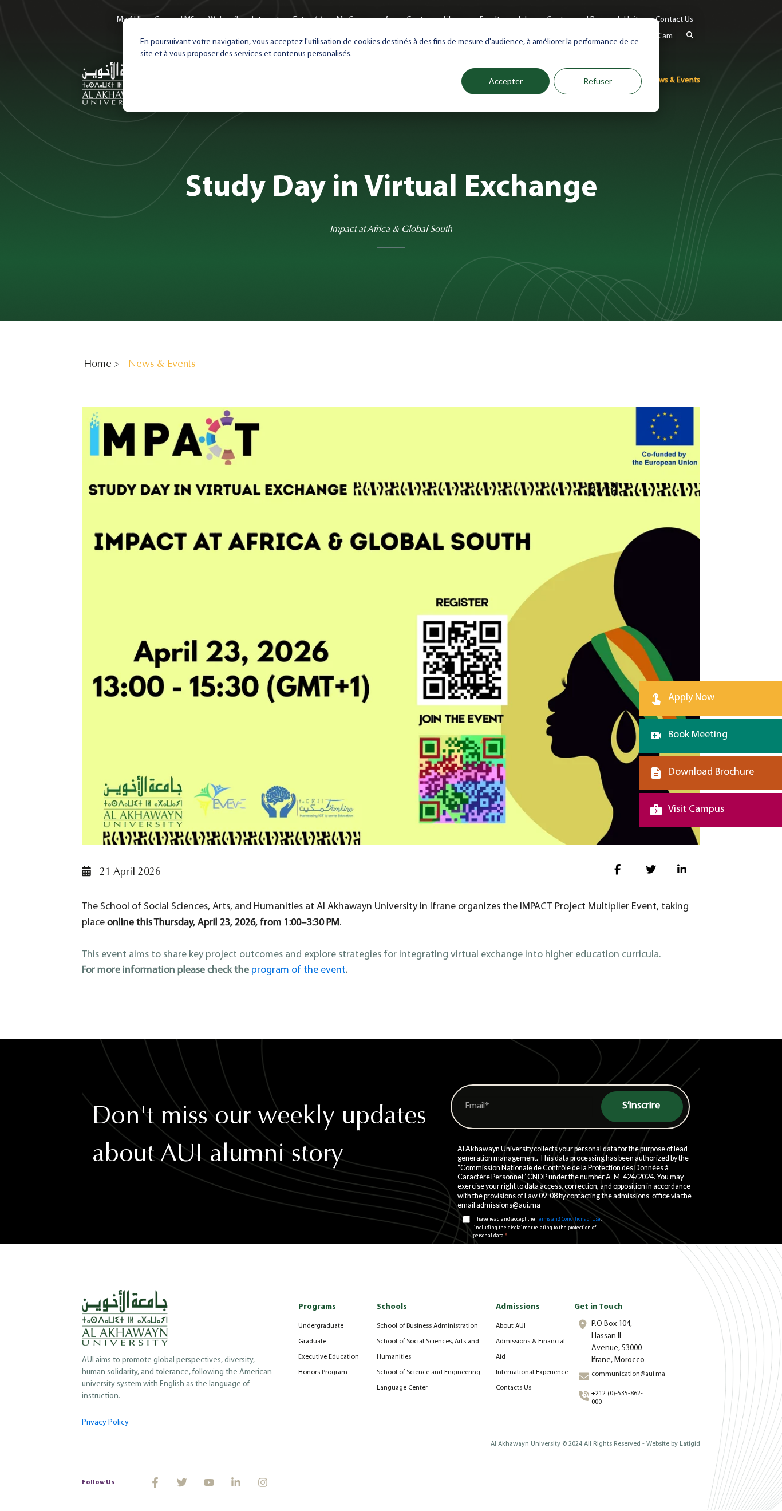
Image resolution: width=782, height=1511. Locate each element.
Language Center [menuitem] (402, 1387)
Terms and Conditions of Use (568, 1219)
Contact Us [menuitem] (674, 19)
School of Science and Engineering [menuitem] (428, 1372)
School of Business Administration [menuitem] (427, 1326)
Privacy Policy (105, 1422)
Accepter (506, 81)
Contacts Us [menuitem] (513, 1387)
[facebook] (621, 872)
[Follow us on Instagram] (263, 1482)
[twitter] (653, 872)
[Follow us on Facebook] (155, 1482)
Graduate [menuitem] (312, 1341)
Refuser (597, 81)
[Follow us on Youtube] (209, 1482)
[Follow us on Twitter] (182, 1482)
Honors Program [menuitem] (322, 1372)
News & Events (674, 80)
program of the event (298, 970)
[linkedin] (684, 872)
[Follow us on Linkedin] (236, 1482)
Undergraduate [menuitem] (320, 1326)
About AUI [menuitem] (511, 1326)
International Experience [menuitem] (532, 1372)
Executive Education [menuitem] (328, 1357)
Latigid (690, 1444)
